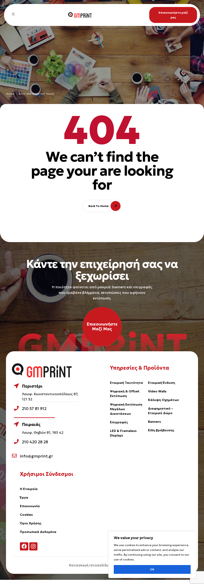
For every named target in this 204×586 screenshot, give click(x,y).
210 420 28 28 (35, 441)
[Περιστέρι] (16, 385)
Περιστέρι (32, 386)
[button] (173, 15)
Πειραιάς (31, 424)
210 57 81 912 (34, 408)
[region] (152, 554)
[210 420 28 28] (16, 441)
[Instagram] (33, 546)
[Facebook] (24, 546)
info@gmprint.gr (36, 456)
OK (152, 569)
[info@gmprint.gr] (14, 455)
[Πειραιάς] (16, 424)
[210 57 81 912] (16, 408)
